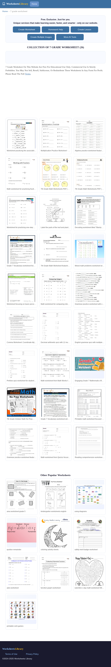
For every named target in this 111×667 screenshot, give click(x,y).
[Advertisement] (56, 97)
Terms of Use (11, 654)
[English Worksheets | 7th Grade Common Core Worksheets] (21, 330)
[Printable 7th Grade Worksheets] (89, 249)
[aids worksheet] (21, 575)
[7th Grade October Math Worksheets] (21, 402)
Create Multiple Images (41, 37)
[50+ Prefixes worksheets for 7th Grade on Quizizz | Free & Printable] (21, 370)
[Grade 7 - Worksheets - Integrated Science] (55, 215)
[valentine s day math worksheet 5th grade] (89, 575)
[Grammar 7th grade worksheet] (21, 446)
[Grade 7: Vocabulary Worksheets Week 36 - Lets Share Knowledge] (55, 409)
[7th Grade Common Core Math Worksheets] (21, 293)
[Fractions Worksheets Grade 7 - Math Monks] (21, 178)
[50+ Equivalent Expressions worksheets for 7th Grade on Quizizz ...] (55, 446)
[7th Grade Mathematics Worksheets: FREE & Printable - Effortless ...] (89, 364)
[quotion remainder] (21, 533)
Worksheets (12, 648)
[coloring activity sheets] (55, 537)
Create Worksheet (26, 29)
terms (27, 74)
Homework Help (55, 29)
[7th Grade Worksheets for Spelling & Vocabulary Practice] (89, 214)
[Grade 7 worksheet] (89, 330)
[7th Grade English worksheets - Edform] (89, 287)
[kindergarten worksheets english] (55, 499)
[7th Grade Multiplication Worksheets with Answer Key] (55, 140)
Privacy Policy (32, 654)
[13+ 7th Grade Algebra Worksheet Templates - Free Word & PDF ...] (89, 135)
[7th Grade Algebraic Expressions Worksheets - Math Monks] (55, 370)
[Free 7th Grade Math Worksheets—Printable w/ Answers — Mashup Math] (21, 137)
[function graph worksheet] (55, 577)
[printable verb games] (21, 609)
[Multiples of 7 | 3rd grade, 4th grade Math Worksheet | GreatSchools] (89, 407)
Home (34, 4)
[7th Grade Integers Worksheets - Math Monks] (55, 293)
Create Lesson (84, 29)
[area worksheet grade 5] (21, 498)
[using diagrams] (89, 494)
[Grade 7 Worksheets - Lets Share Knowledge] (21, 255)
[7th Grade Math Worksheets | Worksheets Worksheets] (55, 253)
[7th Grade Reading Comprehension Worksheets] (89, 445)
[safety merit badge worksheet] (89, 537)
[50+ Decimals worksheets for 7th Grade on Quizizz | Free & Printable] (55, 331)
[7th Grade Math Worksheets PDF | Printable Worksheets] (55, 178)
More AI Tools (70, 37)
